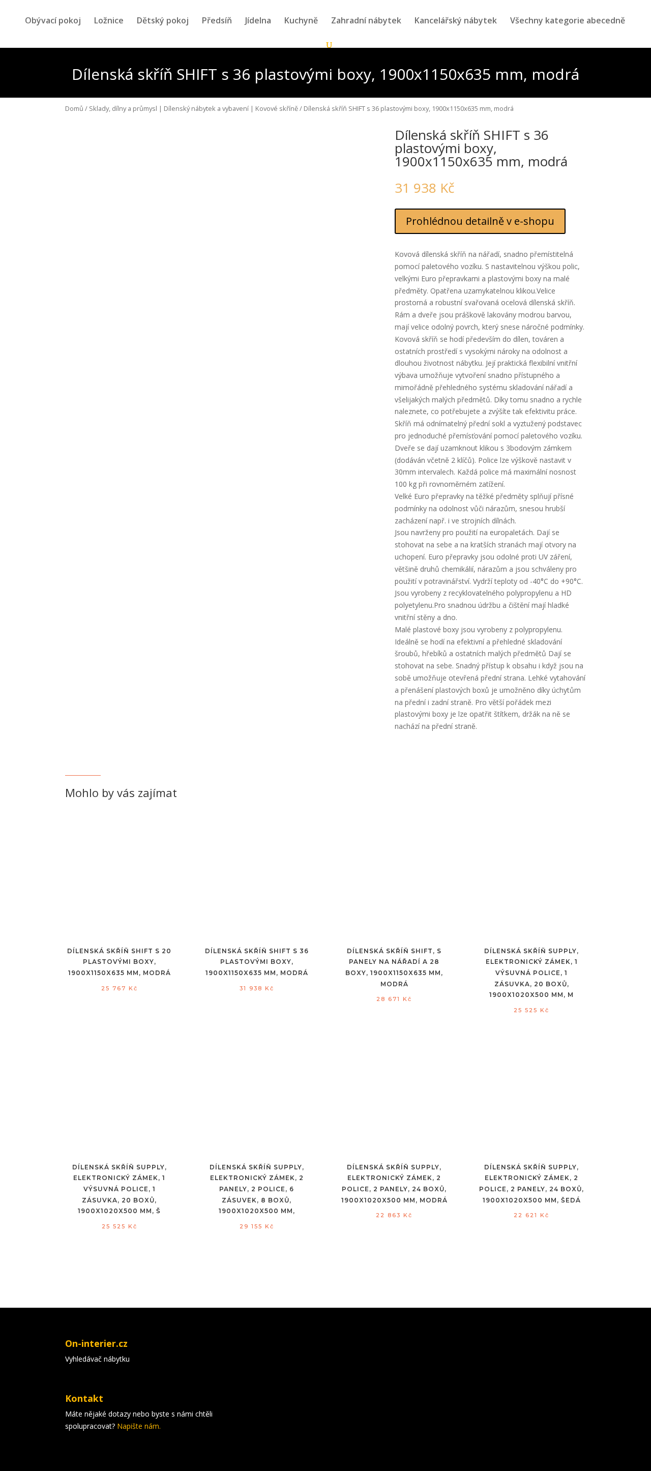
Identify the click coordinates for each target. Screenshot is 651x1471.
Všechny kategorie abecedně (567, 21)
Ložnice (109, 21)
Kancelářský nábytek (456, 21)
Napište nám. (139, 1426)
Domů (74, 108)
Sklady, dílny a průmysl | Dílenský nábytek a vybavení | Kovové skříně (193, 108)
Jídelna (258, 21)
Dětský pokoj (163, 21)
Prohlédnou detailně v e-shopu (480, 221)
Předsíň (217, 21)
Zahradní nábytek (366, 21)
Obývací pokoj (53, 21)
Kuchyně (301, 21)
